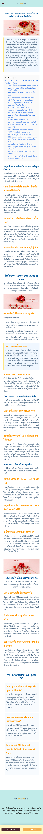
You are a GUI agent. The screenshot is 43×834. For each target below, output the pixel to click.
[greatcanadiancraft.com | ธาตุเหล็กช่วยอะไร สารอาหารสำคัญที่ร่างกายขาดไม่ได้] (21, 3)
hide (15, 78)
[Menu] (3, 3)
